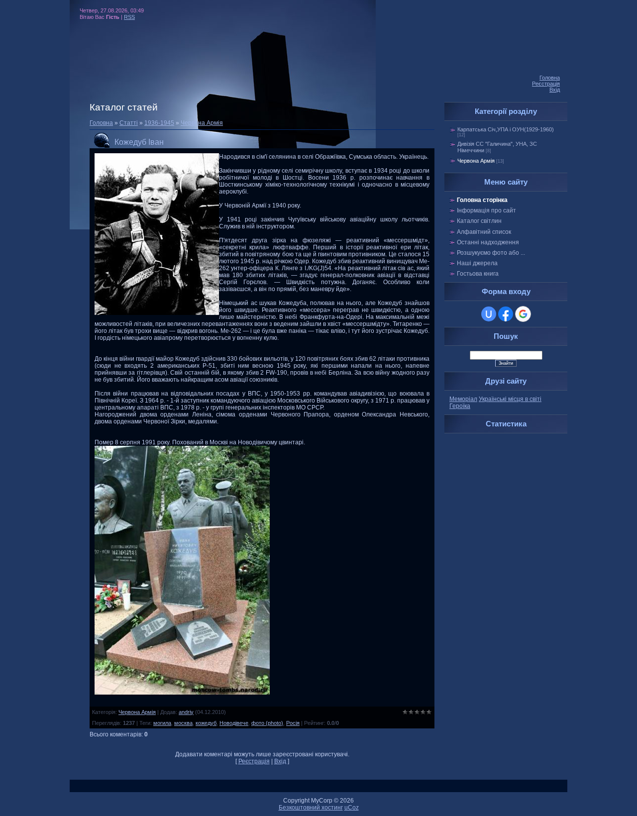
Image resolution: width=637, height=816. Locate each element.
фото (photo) (267, 723)
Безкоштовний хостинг (311, 807)
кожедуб (206, 723)
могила (162, 723)
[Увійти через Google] (523, 314)
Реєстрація (546, 84)
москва (183, 723)
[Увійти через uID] (488, 313)
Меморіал (463, 399)
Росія (293, 723)
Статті (128, 122)
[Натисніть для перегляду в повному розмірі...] (182, 692)
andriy (186, 712)
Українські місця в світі (510, 399)
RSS (129, 17)
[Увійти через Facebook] (505, 313)
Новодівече (233, 723)
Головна (549, 78)
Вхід (554, 90)
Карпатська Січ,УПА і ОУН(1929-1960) (505, 129)
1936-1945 (159, 122)
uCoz (351, 807)
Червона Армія (202, 122)
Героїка (459, 406)
